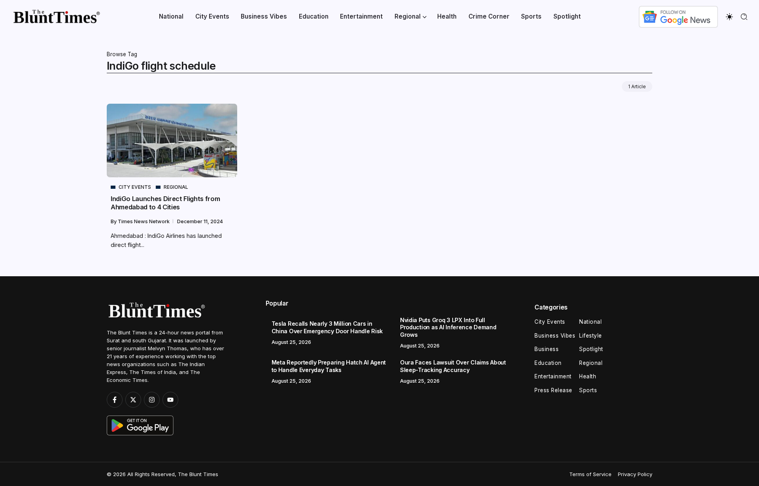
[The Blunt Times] (56, 16)
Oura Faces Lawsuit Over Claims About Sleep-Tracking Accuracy (453, 366)
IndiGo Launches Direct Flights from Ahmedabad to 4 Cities (165, 203)
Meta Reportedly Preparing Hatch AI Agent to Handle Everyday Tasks (329, 366)
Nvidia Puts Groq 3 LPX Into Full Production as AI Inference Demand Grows (448, 327)
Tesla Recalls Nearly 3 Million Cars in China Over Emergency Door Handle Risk (327, 327)
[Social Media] (114, 399)
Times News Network (144, 221)
